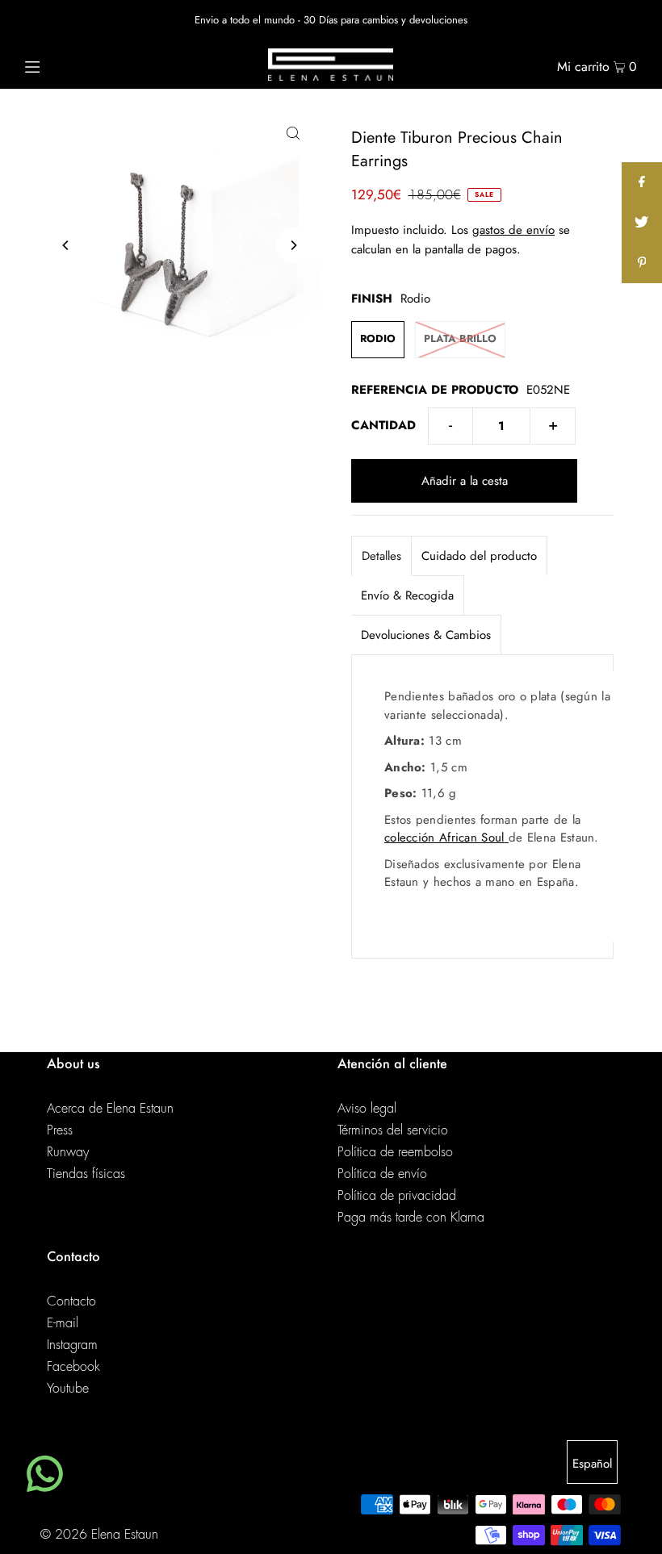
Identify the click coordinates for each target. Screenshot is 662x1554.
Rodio (378, 338)
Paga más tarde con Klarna (410, 1217)
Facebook (73, 1366)
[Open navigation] (66, 64)
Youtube (68, 1388)
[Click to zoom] (293, 131)
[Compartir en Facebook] (642, 182)
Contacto (71, 1301)
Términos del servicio (392, 1130)
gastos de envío (513, 230)
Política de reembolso (395, 1152)
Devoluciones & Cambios (426, 635)
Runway (68, 1152)
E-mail (62, 1323)
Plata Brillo (460, 338)
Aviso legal (366, 1108)
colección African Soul (444, 837)
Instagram (72, 1345)
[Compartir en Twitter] (642, 223)
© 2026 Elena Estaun (99, 1534)
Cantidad (383, 425)
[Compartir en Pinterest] (642, 263)
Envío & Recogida (407, 595)
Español (592, 1464)
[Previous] (66, 245)
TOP (633, 1532)
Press (60, 1130)
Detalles (381, 556)
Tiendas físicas (86, 1174)
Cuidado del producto (479, 556)
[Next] (293, 245)
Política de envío (382, 1174)
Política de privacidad (396, 1195)
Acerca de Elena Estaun (110, 1108)
